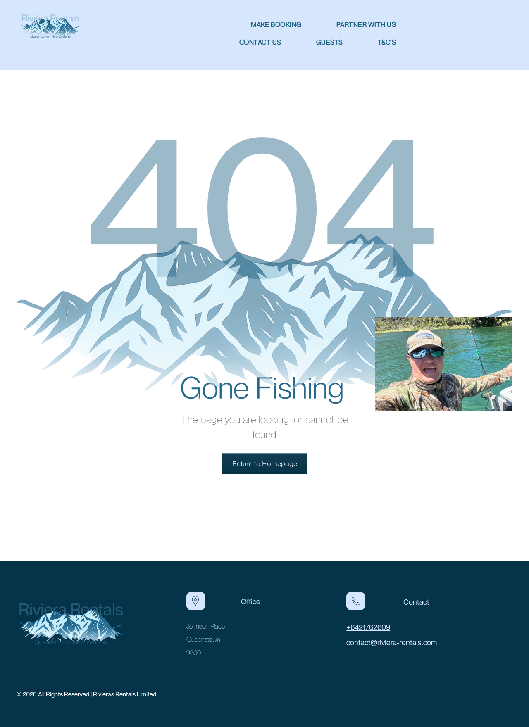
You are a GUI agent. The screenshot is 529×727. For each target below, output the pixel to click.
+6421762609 (368, 627)
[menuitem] (259, 24)
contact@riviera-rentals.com (391, 642)
